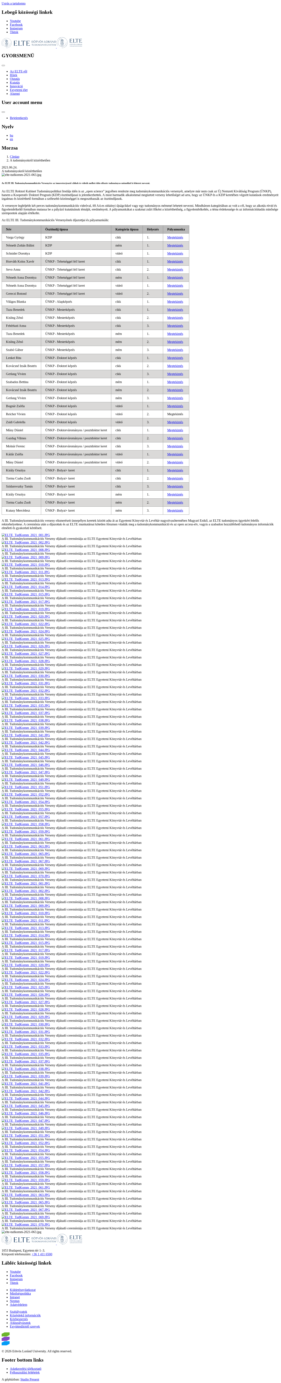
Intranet (15, 1297)
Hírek (13, 75)
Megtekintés (175, 237)
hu (11, 135)
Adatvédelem (18, 1304)
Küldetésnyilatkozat (23, 1290)
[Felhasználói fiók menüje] (3, 112)
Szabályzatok (18, 1311)
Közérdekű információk (25, 1315)
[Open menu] (3, 65)
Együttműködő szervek (25, 1326)
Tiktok (14, 32)
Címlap (14, 156)
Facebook (16, 24)
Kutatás (15, 82)
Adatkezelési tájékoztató (25, 1368)
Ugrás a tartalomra (14, 3)
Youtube (15, 21)
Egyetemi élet (19, 90)
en (11, 139)
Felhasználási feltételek (25, 1372)
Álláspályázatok (20, 1323)
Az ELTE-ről (18, 71)
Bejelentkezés (19, 118)
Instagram (16, 28)
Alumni (15, 93)
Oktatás (15, 79)
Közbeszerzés (19, 1319)
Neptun (15, 1301)
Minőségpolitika (20, 1293)
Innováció (16, 86)
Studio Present (29, 1379)
